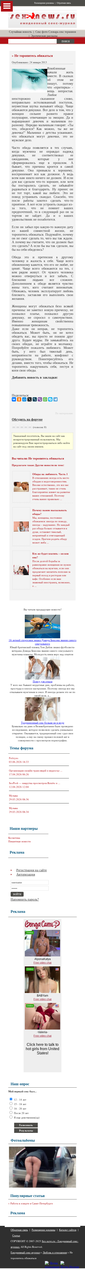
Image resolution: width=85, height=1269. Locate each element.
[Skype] (50, 399)
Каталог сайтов (67, 1229)
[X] (29, 399)
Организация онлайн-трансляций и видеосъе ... (35, 770)
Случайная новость (20, 31)
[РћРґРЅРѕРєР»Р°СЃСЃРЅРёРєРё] (19, 399)
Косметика (14, 837)
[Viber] (40, 399)
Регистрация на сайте (31, 870)
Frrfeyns (13, 758)
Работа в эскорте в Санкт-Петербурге (31, 1203)
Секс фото (41, 31)
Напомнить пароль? (25, 899)
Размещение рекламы (44, 3)
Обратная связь (64, 3)
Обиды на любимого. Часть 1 (50, 474)
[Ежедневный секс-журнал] (42, 27)
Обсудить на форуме (27, 419)
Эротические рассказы (44, 36)
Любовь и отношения (55, 1252)
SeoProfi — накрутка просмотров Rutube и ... (34, 783)
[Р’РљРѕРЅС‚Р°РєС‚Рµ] (14, 399)
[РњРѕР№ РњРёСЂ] (24, 399)
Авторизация (25, 874)
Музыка (13, 795)
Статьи (16, 1235)
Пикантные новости (19, 841)
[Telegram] (55, 399)
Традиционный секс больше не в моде (42, 722)
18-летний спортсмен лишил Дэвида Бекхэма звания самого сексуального (42, 641)
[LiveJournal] (35, 399)
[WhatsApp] (45, 399)
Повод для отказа (42, 681)
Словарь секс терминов (62, 31)
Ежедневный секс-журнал (25, 1252)
